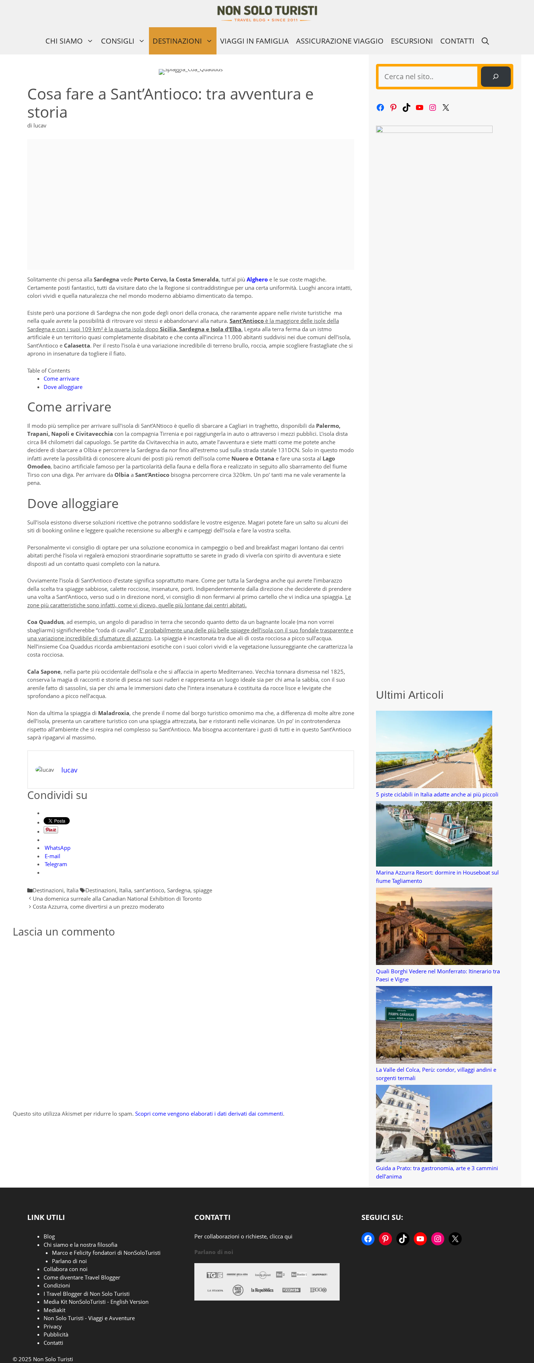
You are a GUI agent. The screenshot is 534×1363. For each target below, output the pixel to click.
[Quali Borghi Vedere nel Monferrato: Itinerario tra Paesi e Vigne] (434, 927)
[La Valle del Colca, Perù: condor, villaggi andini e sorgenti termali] (434, 1026)
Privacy (53, 1326)
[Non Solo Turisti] (267, 13)
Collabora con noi (66, 1269)
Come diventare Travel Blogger (82, 1277)
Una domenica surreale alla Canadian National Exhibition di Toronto (117, 898)
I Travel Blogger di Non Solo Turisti (87, 1293)
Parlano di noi (69, 1261)
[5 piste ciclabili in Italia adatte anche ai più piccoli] (434, 750)
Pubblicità (56, 1334)
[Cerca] (496, 76)
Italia (72, 890)
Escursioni (412, 41)
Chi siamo (64, 41)
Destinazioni (177, 41)
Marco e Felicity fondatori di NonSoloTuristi (106, 1252)
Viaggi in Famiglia (254, 41)
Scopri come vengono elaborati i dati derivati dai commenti (209, 1113)
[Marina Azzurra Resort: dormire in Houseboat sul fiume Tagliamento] (434, 835)
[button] (485, 40)
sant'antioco (149, 890)
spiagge (202, 890)
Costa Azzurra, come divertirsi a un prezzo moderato (98, 906)
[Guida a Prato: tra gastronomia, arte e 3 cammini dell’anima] (434, 1124)
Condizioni (57, 1285)
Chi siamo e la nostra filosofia (80, 1244)
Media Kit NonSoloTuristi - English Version (96, 1301)
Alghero (257, 279)
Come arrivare (61, 378)
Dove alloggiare (63, 386)
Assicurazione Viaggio (340, 41)
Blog (49, 1236)
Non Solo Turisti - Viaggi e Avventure (89, 1318)
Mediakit (54, 1310)
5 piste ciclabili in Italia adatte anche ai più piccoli (437, 794)
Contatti (457, 41)
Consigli (117, 41)
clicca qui (281, 1236)
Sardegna (178, 890)
